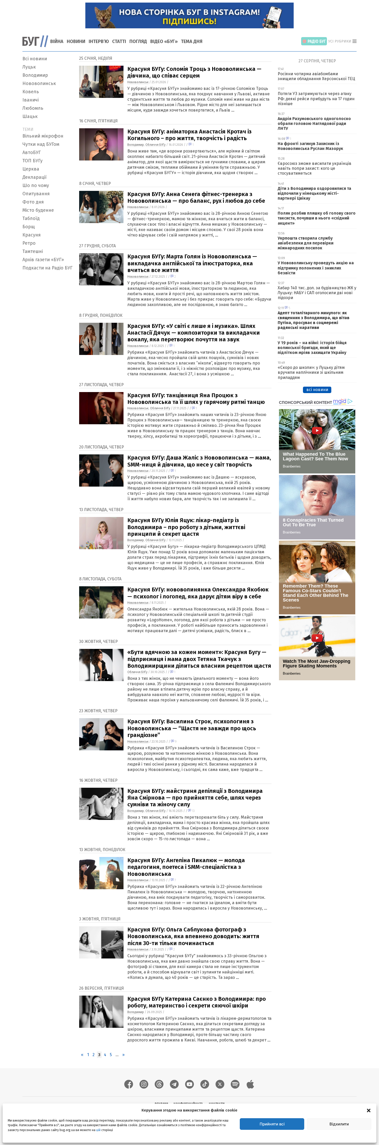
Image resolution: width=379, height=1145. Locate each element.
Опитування (36, 194)
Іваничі (30, 100)
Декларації (34, 177)
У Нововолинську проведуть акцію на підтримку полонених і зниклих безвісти (316, 267)
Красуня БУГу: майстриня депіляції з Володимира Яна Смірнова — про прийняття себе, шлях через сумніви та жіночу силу (195, 797)
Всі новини (34, 59)
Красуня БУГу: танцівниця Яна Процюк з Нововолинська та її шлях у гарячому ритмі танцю (196, 398)
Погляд (138, 41)
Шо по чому (35, 185)
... (232, 110)
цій (98, 1130)
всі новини (317, 389)
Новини (76, 41)
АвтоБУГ (31, 152)
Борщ (28, 227)
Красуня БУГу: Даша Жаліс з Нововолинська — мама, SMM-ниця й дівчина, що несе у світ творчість (199, 461)
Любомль (32, 108)
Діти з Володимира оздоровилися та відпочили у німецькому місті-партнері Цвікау (314, 193)
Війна (56, 41)
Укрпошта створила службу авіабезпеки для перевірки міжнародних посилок (305, 243)
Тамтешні (32, 251)
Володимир (35, 75)
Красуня (31, 235)
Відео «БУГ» (164, 41)
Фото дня (33, 202)
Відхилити (339, 1124)
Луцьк (29, 67)
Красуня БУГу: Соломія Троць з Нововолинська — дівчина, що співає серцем (194, 72)
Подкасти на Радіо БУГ (47, 268)
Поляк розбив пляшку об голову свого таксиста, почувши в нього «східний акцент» (317, 218)
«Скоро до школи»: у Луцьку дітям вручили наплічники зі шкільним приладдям (311, 372)
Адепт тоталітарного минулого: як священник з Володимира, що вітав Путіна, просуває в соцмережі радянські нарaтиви (313, 320)
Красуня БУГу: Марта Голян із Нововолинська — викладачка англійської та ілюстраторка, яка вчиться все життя (192, 263)
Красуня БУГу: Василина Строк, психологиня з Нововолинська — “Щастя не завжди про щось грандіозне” (191, 728)
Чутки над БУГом (40, 144)
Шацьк (30, 116)
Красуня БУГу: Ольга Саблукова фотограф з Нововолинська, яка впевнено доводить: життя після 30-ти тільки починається (193, 936)
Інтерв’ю (99, 41)
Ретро (29, 243)
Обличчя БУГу (155, 145)
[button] (368, 1110)
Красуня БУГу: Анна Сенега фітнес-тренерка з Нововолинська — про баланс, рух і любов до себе (196, 197)
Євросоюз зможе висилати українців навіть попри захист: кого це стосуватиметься (314, 168)
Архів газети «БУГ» (43, 259)
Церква (30, 169)
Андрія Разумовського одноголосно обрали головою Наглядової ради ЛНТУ (314, 123)
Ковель (30, 92)
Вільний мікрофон (42, 136)
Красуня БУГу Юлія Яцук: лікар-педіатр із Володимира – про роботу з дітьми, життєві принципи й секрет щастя (186, 527)
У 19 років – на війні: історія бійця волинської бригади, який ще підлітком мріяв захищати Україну (312, 347)
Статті (119, 41)
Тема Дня (191, 41)
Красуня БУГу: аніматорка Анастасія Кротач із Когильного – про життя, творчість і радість (189, 135)
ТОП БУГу (32, 161)
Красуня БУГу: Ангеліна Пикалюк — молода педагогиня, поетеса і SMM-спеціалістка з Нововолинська (186, 867)
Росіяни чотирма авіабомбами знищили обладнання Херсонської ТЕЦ (316, 76)
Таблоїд (31, 218)
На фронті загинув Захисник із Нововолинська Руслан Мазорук (310, 146)
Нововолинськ (39, 83)
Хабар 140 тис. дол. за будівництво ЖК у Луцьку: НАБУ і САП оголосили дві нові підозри (317, 292)
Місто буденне (38, 210)
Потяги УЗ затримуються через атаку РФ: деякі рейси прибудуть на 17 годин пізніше (316, 98)
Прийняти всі (272, 1124)
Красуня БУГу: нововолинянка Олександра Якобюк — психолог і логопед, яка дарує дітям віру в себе (198, 593)
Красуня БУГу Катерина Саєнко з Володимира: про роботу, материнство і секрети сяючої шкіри (196, 1002)
